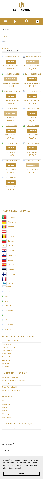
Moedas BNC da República (10, 377)
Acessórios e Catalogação (9, 428)
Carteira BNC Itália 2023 (11, 83)
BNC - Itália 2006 (10, 169)
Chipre (10, 246)
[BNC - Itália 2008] (32, 143)
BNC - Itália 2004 (32, 169)
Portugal (11, 217)
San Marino (9, 325)
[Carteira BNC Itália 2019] (32, 91)
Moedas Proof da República (10, 387)
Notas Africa (5, 407)
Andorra (11, 227)
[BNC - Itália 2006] (11, 160)
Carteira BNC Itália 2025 (11, 66)
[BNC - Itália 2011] (11, 126)
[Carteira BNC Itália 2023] (11, 74)
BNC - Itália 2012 (32, 117)
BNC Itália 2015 (11, 117)
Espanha (11, 265)
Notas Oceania (6, 417)
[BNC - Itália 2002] (11, 178)
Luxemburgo (9, 310)
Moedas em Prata (7, 363)
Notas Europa (6, 414)
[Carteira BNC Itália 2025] (11, 57)
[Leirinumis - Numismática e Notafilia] (21, 7)
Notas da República (7, 401)
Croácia (11, 250)
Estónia (11, 269)
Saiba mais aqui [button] (15, 468)
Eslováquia (12, 255)
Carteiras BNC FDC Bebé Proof (11, 341)
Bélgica (11, 236)
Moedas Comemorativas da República (13, 380)
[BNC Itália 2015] (11, 109)
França (10, 279)
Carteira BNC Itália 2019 (32, 100)
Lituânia (8, 306)
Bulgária (11, 241)
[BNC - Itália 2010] (32, 126)
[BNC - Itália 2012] (32, 109)
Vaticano (8, 329)
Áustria (10, 231)
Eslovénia (11, 260)
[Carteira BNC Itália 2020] (11, 91)
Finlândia (11, 274)
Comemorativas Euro (8, 344)
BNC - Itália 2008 (32, 152)
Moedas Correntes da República (11, 390)
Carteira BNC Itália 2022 (32, 83)
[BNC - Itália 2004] (32, 160)
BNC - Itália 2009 (10, 152)
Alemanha (12, 222)
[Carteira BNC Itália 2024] (32, 57)
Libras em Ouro (6, 360)
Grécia (10, 284)
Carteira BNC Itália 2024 (32, 66)
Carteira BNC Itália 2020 (11, 100)
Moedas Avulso (6, 354)
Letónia (8, 301)
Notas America (6, 404)
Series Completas (7, 350)
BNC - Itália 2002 (10, 187)
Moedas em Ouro (7, 357)
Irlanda (7, 291)
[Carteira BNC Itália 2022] (32, 74)
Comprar (10, 61)
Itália (8, 29)
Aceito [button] (21, 473)
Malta (7, 315)
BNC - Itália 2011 (10, 135)
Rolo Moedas (5, 366)
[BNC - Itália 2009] (11, 143)
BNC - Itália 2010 (32, 135)
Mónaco (8, 320)
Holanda (8, 287)
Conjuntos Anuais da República (11, 384)
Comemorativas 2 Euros (9, 347)
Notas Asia (5, 410)
